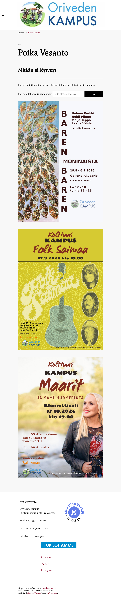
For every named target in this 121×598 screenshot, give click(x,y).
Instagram (46, 570)
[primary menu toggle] (3, 15)
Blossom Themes (34, 593)
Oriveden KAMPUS (49, 588)
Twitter (45, 563)
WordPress (52, 593)
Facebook (46, 557)
